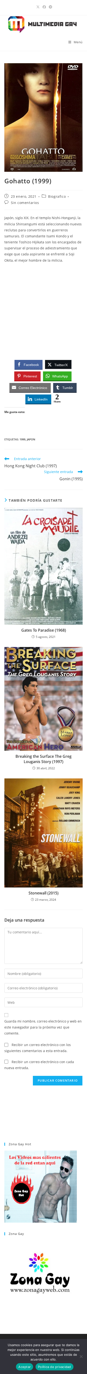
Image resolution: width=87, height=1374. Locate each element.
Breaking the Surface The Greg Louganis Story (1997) (43, 759)
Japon (31, 439)
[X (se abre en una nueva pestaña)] (38, 7)
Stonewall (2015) (43, 893)
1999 (22, 439)
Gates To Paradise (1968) (43, 630)
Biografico (57, 196)
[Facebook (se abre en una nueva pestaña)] (44, 7)
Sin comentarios (25, 202)
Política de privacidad (54, 1367)
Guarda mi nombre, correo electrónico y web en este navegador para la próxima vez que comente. (43, 1027)
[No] (81, 1356)
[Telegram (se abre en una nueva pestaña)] (49, 7)
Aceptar (24, 1367)
